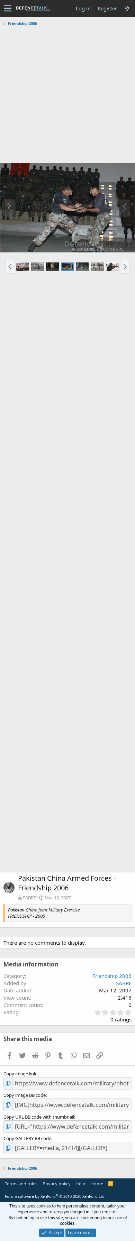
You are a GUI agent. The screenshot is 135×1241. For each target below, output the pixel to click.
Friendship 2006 (112, 975)
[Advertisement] (67, 95)
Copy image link (19, 1074)
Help (80, 1183)
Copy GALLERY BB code (27, 1138)
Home (96, 1183)
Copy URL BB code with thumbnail (38, 1117)
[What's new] (127, 8)
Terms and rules (21, 1183)
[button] (7, 8)
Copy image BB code (24, 1095)
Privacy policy (57, 1183)
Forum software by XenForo (55, 1196)
